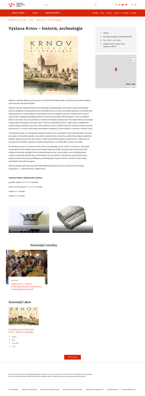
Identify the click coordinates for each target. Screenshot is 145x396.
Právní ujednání (13, 389)
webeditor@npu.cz (113, 389)
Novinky (95, 13)
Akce (102, 13)
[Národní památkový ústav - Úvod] (17, 5)
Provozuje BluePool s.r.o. (129, 389)
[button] (116, 70)
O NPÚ (34, 13)
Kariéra (116, 13)
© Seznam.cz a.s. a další (128, 87)
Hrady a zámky (18, 13)
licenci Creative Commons (53, 374)
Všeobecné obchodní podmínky (73, 389)
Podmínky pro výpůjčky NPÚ (95, 389)
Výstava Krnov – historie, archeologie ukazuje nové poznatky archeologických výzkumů (26, 286)
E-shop (109, 13)
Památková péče (52, 13)
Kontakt (133, 13)
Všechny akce (72, 357)
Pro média (124, 13)
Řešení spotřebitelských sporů (50, 389)
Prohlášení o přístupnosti (29, 389)
